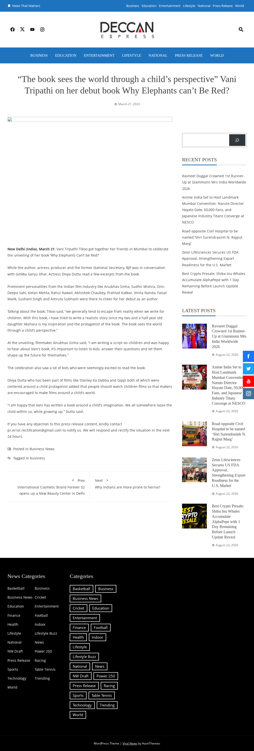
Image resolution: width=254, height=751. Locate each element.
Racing (40, 660)
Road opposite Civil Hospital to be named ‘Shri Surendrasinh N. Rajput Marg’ (212, 237)
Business (132, 5)
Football (41, 615)
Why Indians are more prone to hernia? (127, 483)
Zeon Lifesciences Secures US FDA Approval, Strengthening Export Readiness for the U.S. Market (210, 258)
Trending (42, 678)
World (239, 5)
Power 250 (43, 651)
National (204, 5)
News (39, 642)
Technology (16, 678)
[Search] (237, 140)
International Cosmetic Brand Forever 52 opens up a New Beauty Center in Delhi (51, 487)
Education (149, 5)
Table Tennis (45, 669)
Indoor (40, 624)
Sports (12, 669)
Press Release (223, 5)
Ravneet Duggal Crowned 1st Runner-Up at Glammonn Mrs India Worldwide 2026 (214, 182)
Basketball (16, 588)
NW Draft (15, 651)
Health (12, 624)
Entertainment (170, 5)
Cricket (40, 597)
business (37, 458)
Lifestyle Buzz (46, 633)
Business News (42, 448)
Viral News (130, 743)
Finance (13, 615)
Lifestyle (189, 5)
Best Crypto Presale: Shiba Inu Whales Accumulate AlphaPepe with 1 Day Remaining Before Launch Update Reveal (228, 521)
